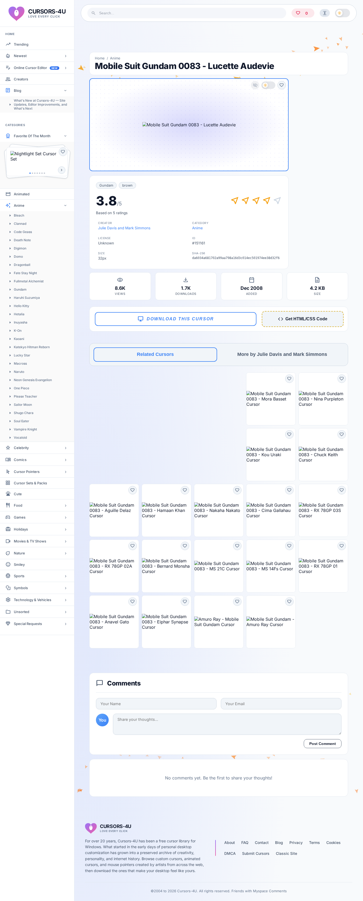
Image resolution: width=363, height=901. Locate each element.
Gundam (20, 289)
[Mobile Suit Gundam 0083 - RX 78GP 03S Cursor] (323, 510)
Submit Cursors (255, 853)
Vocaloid (20, 437)
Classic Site (286, 853)
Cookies (333, 842)
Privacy (296, 842)
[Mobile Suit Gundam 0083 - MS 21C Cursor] (219, 566)
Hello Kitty (21, 306)
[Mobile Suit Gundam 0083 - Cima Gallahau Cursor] (271, 510)
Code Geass (23, 232)
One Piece (21, 388)
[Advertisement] (218, 37)
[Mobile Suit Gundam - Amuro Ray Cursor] (271, 621)
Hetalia (19, 314)
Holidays (21, 529)
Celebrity (21, 448)
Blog (17, 90)
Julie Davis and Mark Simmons (124, 228)
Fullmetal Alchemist (29, 281)
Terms (314, 842)
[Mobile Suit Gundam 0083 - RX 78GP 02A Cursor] (114, 566)
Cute (18, 494)
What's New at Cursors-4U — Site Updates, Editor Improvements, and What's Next (40, 104)
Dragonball (22, 265)
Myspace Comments (270, 891)
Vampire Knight (25, 429)
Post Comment (322, 744)
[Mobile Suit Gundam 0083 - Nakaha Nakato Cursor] (219, 510)
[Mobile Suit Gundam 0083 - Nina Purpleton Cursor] (323, 398)
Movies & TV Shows (30, 541)
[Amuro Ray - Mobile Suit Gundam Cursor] (219, 621)
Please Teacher (25, 396)
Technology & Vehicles (32, 600)
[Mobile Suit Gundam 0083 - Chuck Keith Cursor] (323, 454)
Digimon (20, 248)
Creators (21, 79)
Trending (21, 44)
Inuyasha (20, 322)
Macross (20, 363)
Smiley (19, 564)
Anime (19, 205)
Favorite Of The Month (32, 136)
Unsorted (21, 612)
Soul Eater (21, 421)
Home (100, 58)
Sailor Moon (23, 405)
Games (20, 517)
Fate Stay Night (25, 273)
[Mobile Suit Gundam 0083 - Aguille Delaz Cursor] (114, 510)
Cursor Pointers (27, 471)
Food (18, 505)
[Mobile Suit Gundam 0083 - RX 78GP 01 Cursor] (323, 566)
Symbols (21, 588)
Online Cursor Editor (35, 68)
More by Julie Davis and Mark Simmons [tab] (282, 354)
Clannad (20, 224)
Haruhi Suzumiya (27, 298)
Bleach (19, 215)
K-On (18, 331)
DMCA (230, 853)
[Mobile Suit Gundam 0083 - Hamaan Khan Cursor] (166, 510)
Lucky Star (22, 355)
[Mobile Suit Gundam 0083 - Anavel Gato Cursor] (114, 621)
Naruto (19, 372)
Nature (19, 553)
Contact (262, 842)
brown (127, 185)
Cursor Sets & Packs (30, 483)
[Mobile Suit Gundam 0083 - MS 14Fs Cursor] (271, 566)
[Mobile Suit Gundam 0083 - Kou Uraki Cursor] (271, 454)
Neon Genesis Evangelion (33, 380)
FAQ (244, 842)
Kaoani (19, 339)
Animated (21, 194)
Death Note (22, 240)
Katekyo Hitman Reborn (32, 347)
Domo (18, 256)
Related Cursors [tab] (155, 354)
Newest (20, 56)
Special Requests (28, 624)
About (229, 842)
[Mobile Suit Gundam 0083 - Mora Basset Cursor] (271, 398)
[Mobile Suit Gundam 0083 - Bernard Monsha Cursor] (166, 566)
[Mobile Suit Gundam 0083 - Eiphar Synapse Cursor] (166, 621)
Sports (19, 576)
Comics (20, 460)
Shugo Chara (23, 413)
